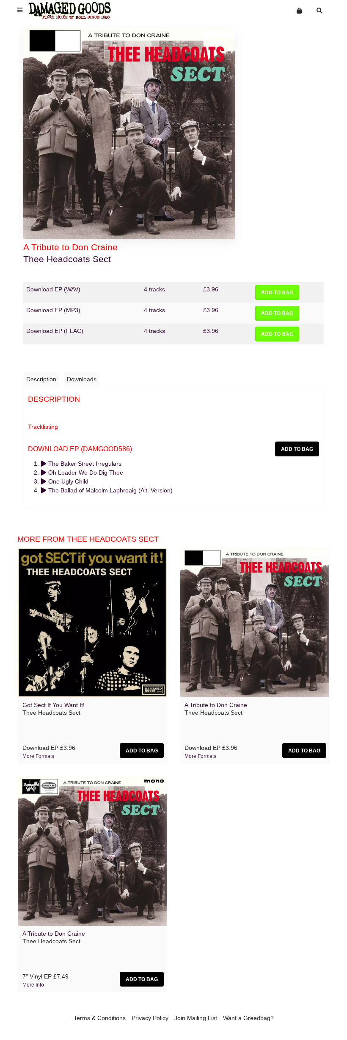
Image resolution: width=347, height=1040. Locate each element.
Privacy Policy (150, 1018)
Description (41, 379)
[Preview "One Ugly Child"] (44, 481)
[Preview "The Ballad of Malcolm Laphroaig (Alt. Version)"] (44, 490)
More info (33, 985)
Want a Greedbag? (248, 1018)
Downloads (81, 379)
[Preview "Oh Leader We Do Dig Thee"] (44, 472)
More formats (38, 756)
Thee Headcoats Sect (67, 259)
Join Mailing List (195, 1018)
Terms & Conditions (100, 1018)
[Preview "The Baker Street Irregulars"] (44, 463)
